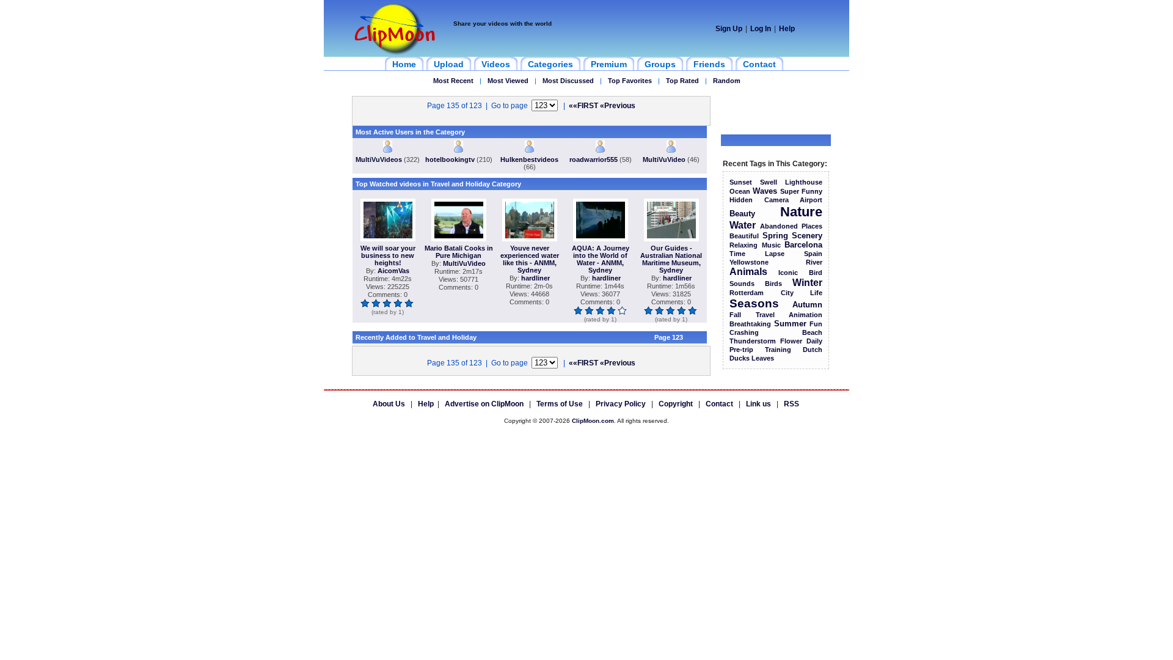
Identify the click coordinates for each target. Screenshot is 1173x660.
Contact (719, 404)
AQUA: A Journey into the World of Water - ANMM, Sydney (600, 259)
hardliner (535, 278)
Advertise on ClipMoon (484, 404)
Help (787, 28)
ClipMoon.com (593, 420)
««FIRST (583, 105)
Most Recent (453, 80)
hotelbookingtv (450, 159)
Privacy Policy (621, 404)
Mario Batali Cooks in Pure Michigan (459, 251)
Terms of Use (559, 404)
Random (726, 80)
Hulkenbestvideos (529, 159)
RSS (791, 404)
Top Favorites (630, 80)
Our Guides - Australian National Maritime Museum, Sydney (671, 259)
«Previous (617, 105)
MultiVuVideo (664, 159)
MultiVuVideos (379, 159)
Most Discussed (568, 80)
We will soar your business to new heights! (387, 255)
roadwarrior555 (593, 159)
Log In (760, 28)
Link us (758, 404)
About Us (389, 404)
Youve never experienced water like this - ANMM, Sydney (529, 259)
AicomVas (393, 270)
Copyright (676, 404)
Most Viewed (508, 80)
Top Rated (682, 80)
